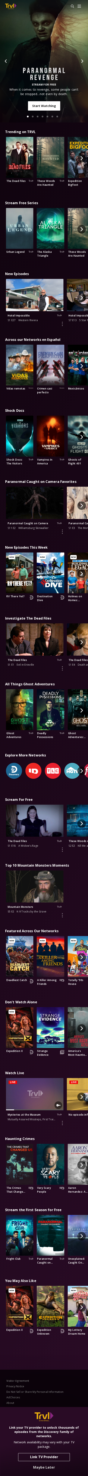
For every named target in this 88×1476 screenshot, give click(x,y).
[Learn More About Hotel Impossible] (62, 324)
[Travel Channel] (10, 6)
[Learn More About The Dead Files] (62, 668)
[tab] (28, 116)
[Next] (82, 61)
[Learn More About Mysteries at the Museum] (62, 1123)
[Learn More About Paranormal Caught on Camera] (62, 531)
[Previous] (6, 61)
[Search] (70, 6)
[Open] (79, 6)
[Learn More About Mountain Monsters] (62, 915)
